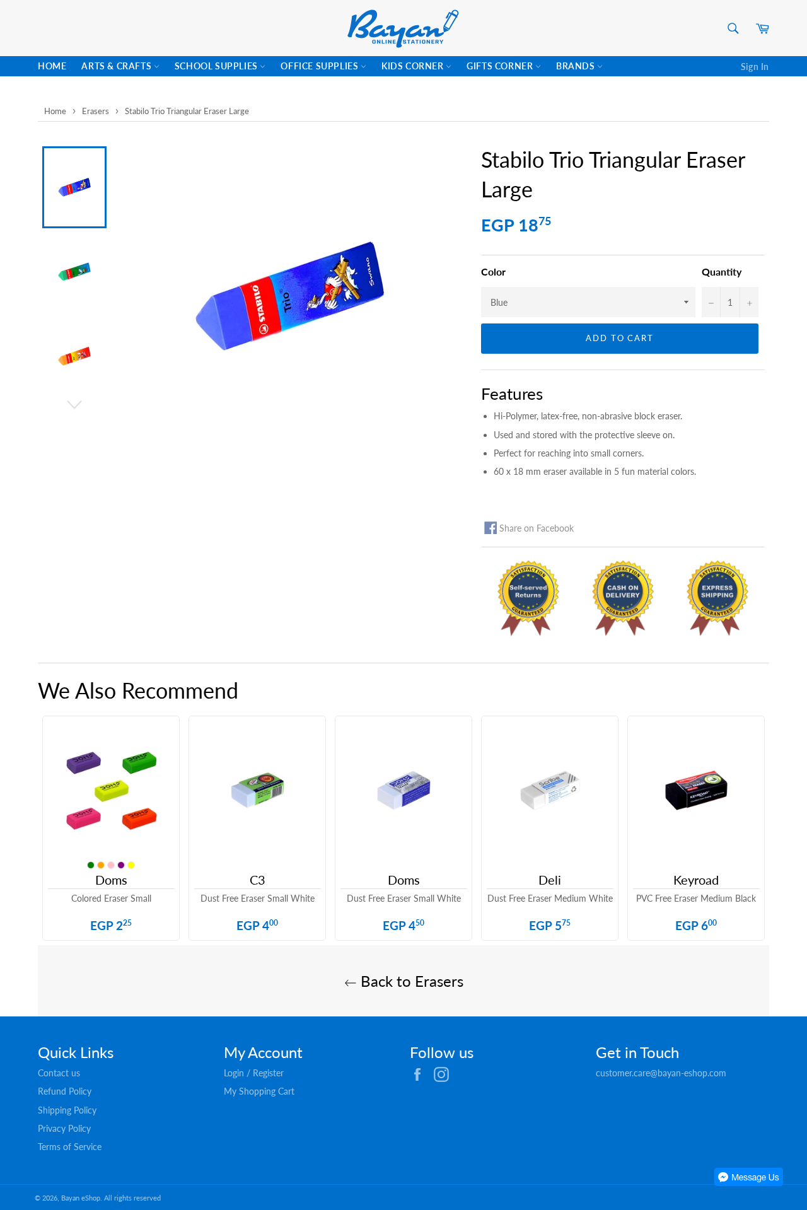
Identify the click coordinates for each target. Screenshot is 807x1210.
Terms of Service (70, 1146)
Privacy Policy (64, 1128)
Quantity (721, 271)
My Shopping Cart (259, 1091)
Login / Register (254, 1072)
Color (493, 271)
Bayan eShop (80, 1198)
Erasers (95, 111)
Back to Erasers (410, 981)
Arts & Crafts (117, 66)
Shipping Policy (67, 1110)
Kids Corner (413, 66)
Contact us (59, 1072)
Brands (576, 66)
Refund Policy (64, 1091)
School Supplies (217, 66)
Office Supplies (321, 66)
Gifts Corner (501, 66)
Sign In (755, 66)
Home (52, 66)
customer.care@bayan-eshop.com (661, 1072)
